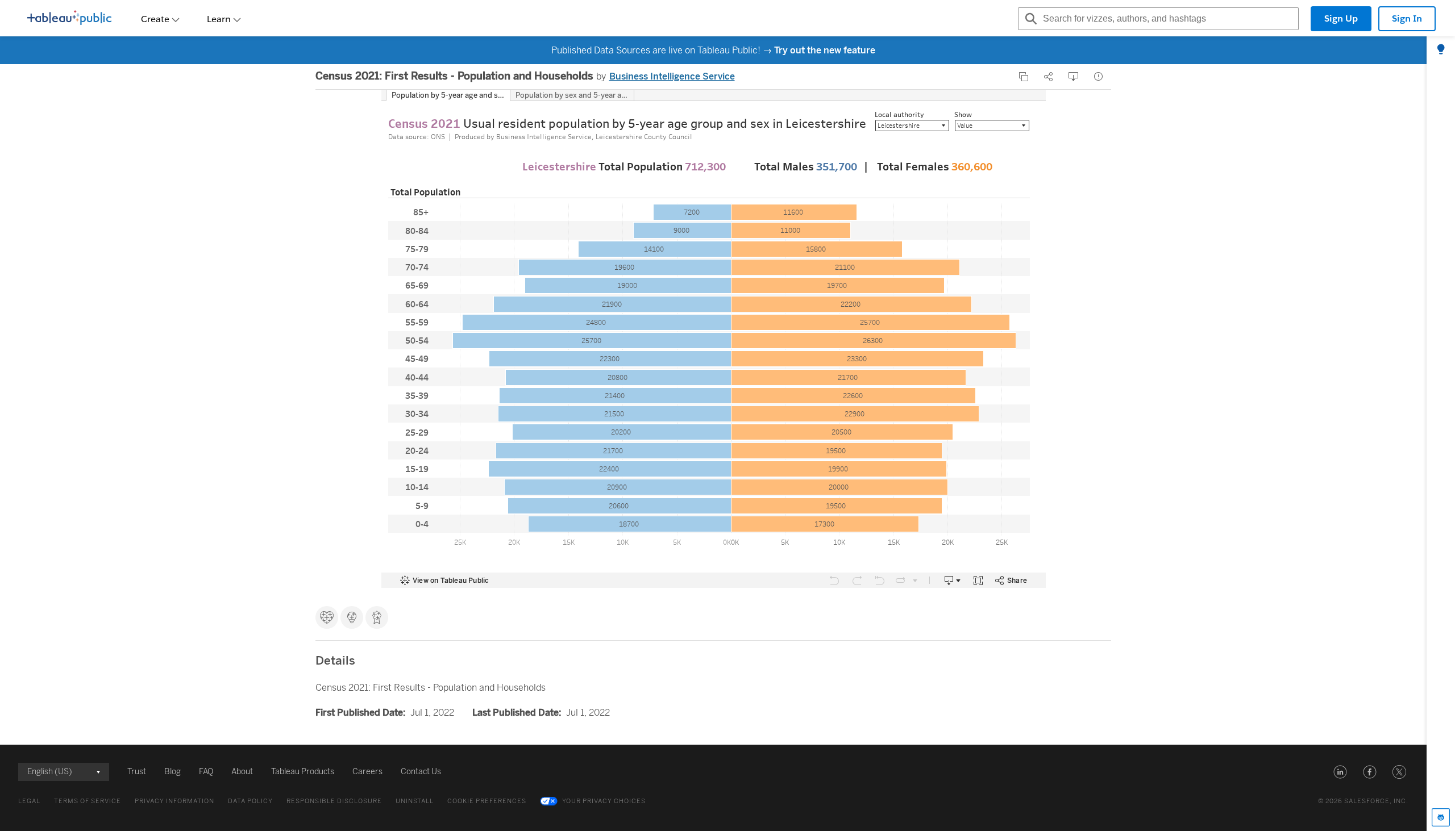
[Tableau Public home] (69, 18)
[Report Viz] (1098, 76)
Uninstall (415, 801)
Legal (29, 801)
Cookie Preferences (486, 801)
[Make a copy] (1023, 76)
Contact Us (421, 771)
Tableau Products (302, 771)
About (242, 771)
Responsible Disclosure (334, 801)
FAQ (206, 771)
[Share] (1048, 76)
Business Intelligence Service (672, 76)
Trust (136, 771)
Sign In (1407, 18)
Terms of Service (87, 801)
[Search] (1029, 18)
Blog (172, 771)
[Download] (1073, 76)
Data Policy (250, 801)
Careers (367, 771)
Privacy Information (174, 801)
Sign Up (1341, 18)
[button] (1340, 772)
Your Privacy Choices (604, 801)
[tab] (1441, 50)
